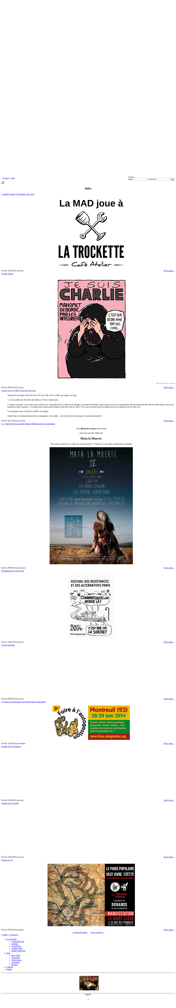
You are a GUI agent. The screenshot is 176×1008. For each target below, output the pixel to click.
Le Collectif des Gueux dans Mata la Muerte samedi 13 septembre (28, 424)
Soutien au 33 (7, 860)
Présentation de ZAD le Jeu (12, 571)
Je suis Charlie (7, 274)
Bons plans (15, 955)
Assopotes (15, 958)
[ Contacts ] (13, 935)
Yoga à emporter (8, 645)
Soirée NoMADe (18, 951)
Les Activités (11, 939)
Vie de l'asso (16, 960)
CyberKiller (16, 946)
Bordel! (14, 965)
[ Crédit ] (4, 935)
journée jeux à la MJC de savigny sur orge (18, 390)
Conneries (15, 962)
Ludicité (14, 944)
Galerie (9, 969)
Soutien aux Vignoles (10, 803)
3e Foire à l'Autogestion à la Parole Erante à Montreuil (23, 702)
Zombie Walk (16, 948)
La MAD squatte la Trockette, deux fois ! (18, 194)
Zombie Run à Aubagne (11, 746)
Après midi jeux (17, 941)
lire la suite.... (169, 271)
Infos (13, 178)
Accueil (5, 178)
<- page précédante (79, 932)
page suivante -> (97, 932)
